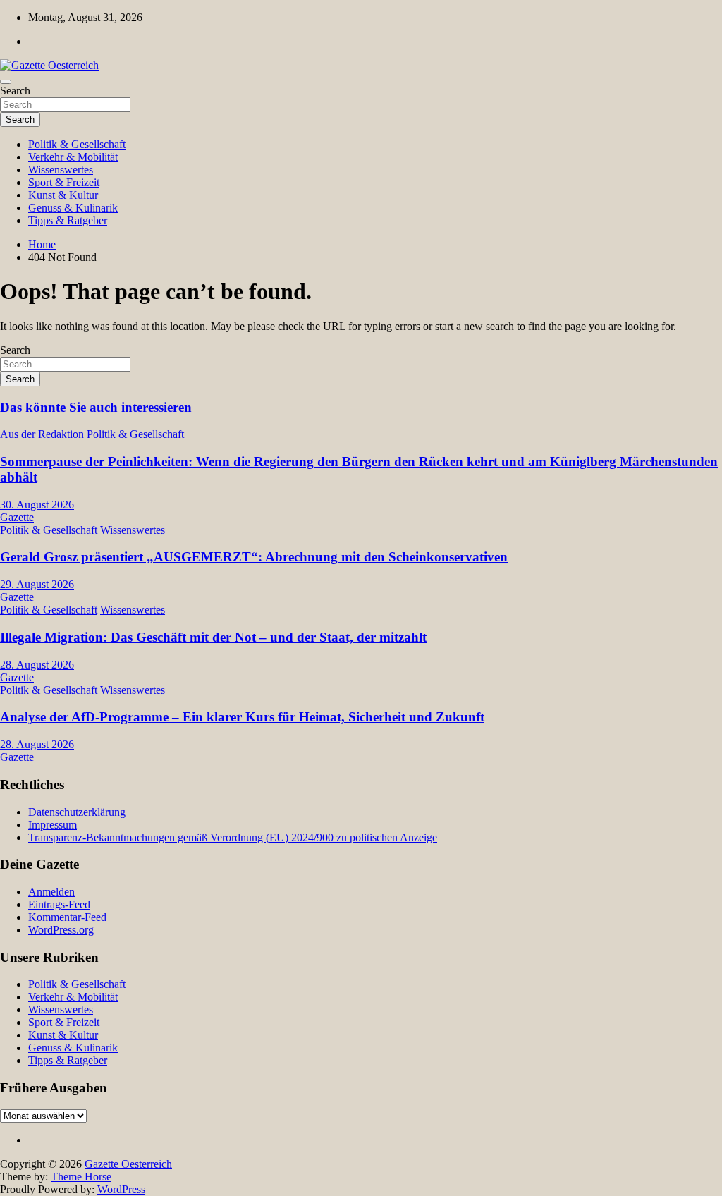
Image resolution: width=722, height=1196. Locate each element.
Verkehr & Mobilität (73, 157)
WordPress (121, 1189)
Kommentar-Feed (67, 917)
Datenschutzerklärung (77, 812)
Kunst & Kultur (63, 195)
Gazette (17, 517)
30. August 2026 (37, 505)
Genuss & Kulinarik (73, 208)
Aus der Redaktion (42, 434)
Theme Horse (81, 1177)
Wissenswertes (60, 170)
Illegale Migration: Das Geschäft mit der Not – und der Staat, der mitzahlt (213, 637)
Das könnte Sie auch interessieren (96, 407)
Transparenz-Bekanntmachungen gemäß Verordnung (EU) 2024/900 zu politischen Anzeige (232, 837)
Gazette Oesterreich (128, 1164)
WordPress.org (61, 930)
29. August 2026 (37, 584)
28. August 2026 (37, 665)
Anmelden (51, 892)
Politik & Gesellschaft (77, 144)
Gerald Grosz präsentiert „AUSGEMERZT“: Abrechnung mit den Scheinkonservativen (254, 556)
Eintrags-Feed (59, 904)
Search (15, 91)
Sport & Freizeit (63, 182)
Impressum (52, 825)
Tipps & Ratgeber (67, 220)
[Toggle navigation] (5, 82)
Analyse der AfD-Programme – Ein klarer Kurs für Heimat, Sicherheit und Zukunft (242, 716)
